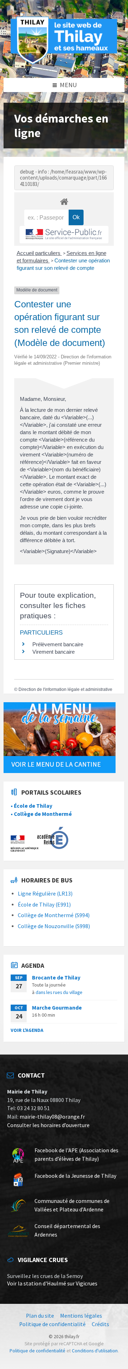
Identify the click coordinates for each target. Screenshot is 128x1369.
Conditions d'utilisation (95, 1351)
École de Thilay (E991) (44, 904)
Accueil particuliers (39, 253)
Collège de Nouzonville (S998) (54, 926)
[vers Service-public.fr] (64, 234)
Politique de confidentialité (37, 1351)
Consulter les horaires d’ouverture (48, 1125)
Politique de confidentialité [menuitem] (52, 1324)
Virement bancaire (53, 652)
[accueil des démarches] (64, 201)
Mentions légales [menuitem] (81, 1315)
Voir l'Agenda (27, 1030)
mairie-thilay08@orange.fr (52, 1116)
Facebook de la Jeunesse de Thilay (75, 1175)
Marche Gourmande (57, 1007)
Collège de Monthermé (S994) (54, 915)
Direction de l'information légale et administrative (65, 689)
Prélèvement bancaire (57, 644)
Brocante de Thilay (56, 977)
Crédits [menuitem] (100, 1324)
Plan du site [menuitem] (40, 1315)
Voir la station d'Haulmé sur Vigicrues (52, 1283)
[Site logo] (64, 63)
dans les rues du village (59, 992)
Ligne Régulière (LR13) (45, 893)
